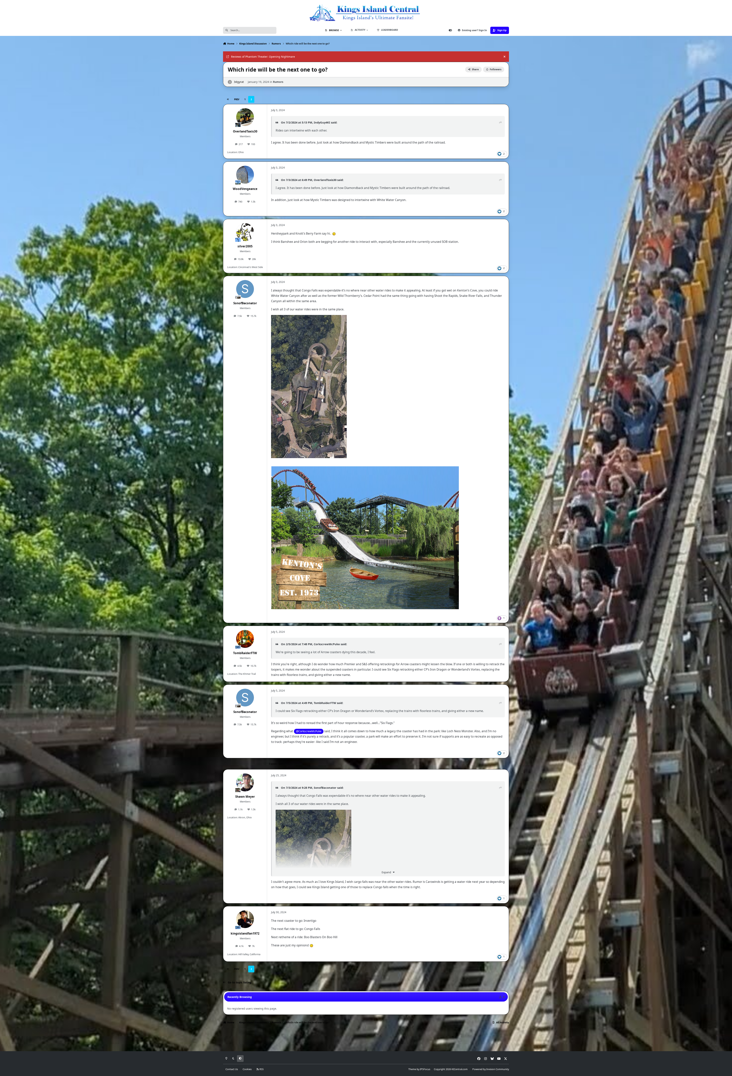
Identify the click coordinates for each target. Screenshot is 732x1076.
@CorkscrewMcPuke (308, 731)
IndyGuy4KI (322, 122)
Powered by (490, 1069)
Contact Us (232, 1069)
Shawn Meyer (245, 797)
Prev (236, 99)
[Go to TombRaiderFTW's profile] (245, 639)
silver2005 (245, 246)
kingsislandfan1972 (245, 934)
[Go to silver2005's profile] (245, 232)
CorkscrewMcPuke (327, 644)
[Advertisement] (366, 1039)
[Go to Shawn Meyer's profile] (245, 782)
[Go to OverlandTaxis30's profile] (245, 117)
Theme (412, 1069)
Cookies (247, 1069)
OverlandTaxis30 (245, 131)
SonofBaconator (245, 303)
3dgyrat (239, 82)
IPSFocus (425, 1069)
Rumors (278, 82)
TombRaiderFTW (245, 653)
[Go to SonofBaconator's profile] (245, 289)
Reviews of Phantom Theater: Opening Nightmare (263, 56)
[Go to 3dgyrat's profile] (230, 82)
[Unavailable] (309, 318)
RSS (261, 1069)
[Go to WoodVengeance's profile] (245, 175)
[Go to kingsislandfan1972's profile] (245, 919)
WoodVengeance (245, 189)
